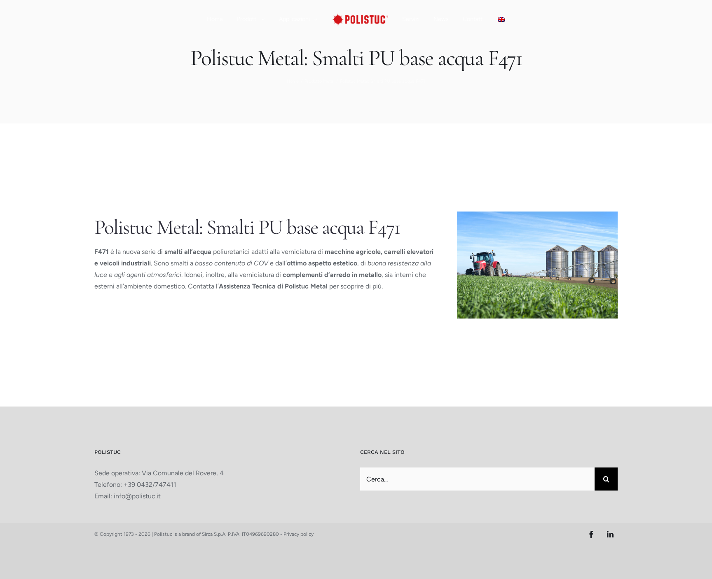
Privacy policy (298, 534)
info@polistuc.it (137, 496)
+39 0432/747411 (150, 484)
